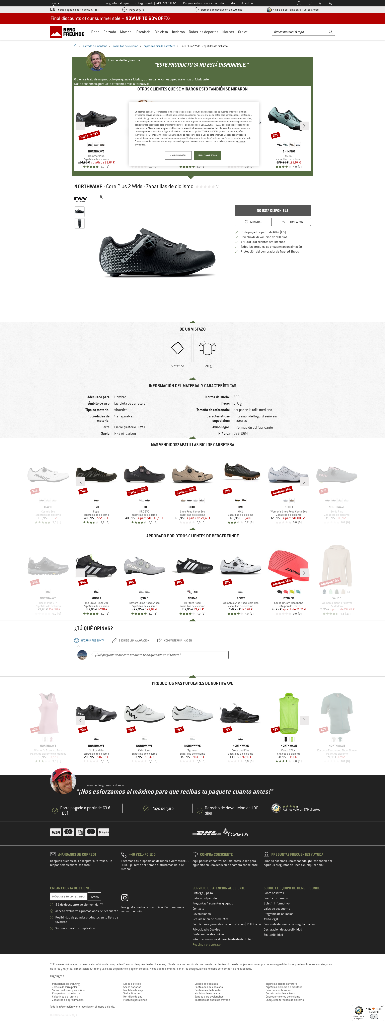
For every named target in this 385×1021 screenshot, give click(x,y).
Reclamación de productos (210, 919)
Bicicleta (161, 31)
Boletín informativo (277, 903)
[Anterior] (80, 126)
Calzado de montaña (95, 46)
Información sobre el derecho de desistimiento (223, 939)
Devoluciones (201, 914)
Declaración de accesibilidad (283, 930)
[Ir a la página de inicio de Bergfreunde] (68, 32)
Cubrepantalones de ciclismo (283, 996)
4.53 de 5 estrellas (295, 9)
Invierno (178, 31)
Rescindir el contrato (206, 945)
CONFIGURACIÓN (177, 155)
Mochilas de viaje (133, 990)
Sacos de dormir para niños (68, 990)
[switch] (374, 1016)
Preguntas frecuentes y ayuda (212, 903)
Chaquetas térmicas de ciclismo (285, 1000)
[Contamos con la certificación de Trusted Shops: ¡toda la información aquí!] (276, 808)
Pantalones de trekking (66, 983)
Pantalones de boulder (208, 990)
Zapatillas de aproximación (68, 1000)
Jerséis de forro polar (64, 987)
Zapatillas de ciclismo (125, 46)
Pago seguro (136, 9)
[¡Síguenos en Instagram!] (127, 898)
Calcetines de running (65, 996)
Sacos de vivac (132, 983)
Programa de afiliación (279, 914)
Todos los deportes (203, 31)
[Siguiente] (304, 126)
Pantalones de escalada (209, 987)
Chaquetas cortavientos (66, 993)
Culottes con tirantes (278, 990)
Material (126, 31)
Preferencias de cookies (208, 934)
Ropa (95, 31)
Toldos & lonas (131, 993)
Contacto (198, 909)
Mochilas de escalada (207, 993)
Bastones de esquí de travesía (212, 1000)
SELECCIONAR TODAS (207, 155)
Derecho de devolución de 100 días (221, 9)
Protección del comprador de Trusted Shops (270, 252)
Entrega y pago (202, 893)
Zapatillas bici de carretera (159, 46)
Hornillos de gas (132, 996)
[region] (194, 134)
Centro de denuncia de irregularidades (289, 924)
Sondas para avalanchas (209, 996)
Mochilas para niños (135, 1000)
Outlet (242, 31)
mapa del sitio (105, 1006)
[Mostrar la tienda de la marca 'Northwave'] (80, 199)
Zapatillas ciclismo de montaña (284, 987)
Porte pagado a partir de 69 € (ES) (78, 9)
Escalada (143, 31)
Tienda (54, 3)
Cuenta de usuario (276, 898)
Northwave (88, 186)
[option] (158, 253)
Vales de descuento (277, 909)
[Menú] (381, 1007)
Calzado (109, 31)
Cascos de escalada (206, 983)
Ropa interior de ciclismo (280, 993)
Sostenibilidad (273, 935)
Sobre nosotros (274, 893)
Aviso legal (271, 919)
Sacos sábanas (132, 987)
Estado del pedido (204, 898)
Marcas (228, 31)
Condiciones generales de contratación (218, 924)
